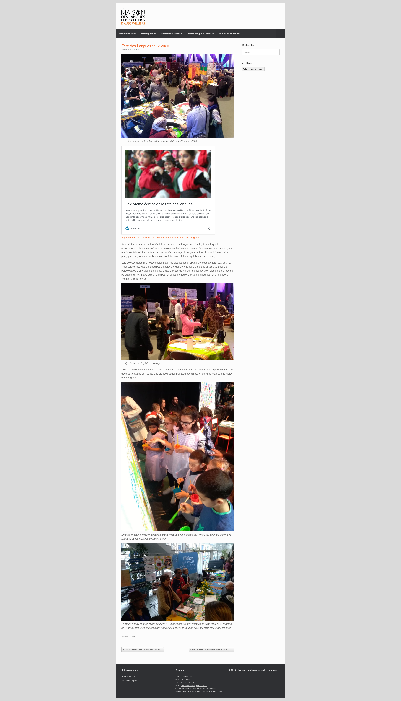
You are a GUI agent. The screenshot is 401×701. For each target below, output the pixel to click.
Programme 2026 (127, 33)
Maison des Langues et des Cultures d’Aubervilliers (198, 691)
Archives (132, 636)
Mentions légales (130, 680)
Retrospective (148, 33)
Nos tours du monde (230, 33)
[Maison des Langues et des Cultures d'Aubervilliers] (133, 16)
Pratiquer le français (171, 33)
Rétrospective (128, 676)
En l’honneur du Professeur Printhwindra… (142, 649)
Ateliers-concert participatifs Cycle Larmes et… (211, 649)
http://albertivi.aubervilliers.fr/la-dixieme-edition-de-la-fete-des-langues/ (160, 237)
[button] (280, 33)
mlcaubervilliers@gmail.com (194, 685)
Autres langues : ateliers (200, 33)
